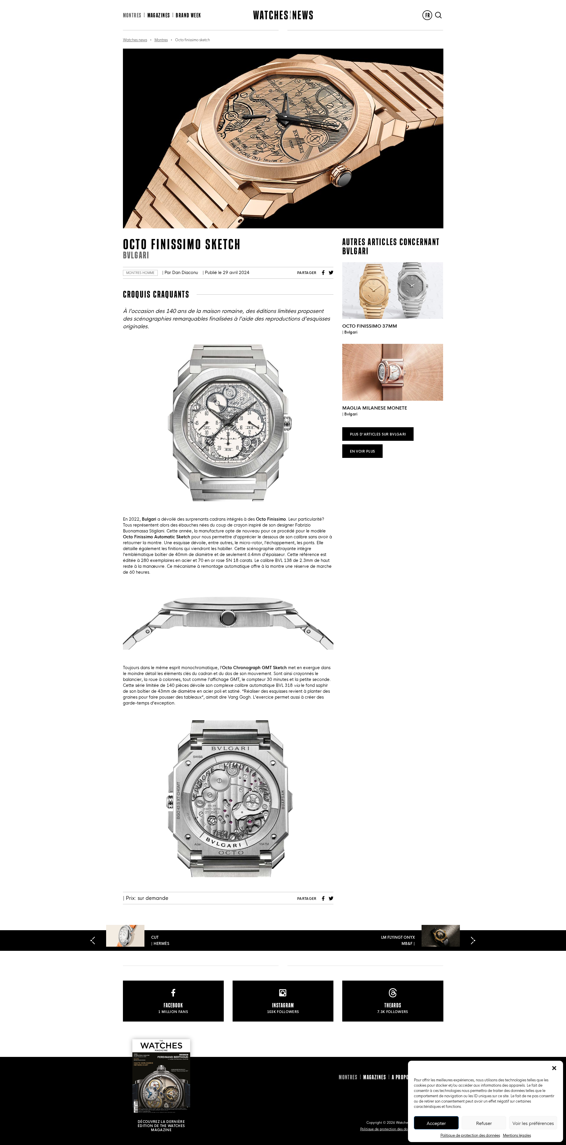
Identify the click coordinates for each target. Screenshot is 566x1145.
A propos (401, 1077)
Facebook (323, 272)
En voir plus (362, 450)
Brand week (188, 15)
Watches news (135, 39)
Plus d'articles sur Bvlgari (378, 433)
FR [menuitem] (427, 15)
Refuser (484, 1123)
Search (438, 15)
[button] (554, 1068)
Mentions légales (517, 1135)
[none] (427, 15)
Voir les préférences (533, 1123)
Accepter (436, 1123)
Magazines (158, 15)
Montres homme (140, 272)
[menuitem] (427, 15)
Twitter (331, 272)
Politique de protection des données (470, 1135)
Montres (132, 15)
